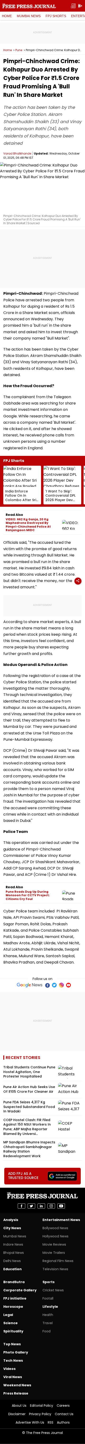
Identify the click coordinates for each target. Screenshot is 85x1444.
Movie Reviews (54, 1244)
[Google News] (29, 985)
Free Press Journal (29, 6)
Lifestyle (50, 1306)
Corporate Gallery (20, 1290)
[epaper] (73, 6)
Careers (63, 1405)
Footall (47, 1298)
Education (12, 1269)
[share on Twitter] (31, 1206)
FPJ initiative (14, 1298)
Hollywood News (55, 1236)
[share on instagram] (51, 1206)
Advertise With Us (30, 1422)
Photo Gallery (15, 1352)
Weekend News (17, 1385)
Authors (63, 1422)
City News (12, 1228)
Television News (55, 1269)
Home (7, 16)
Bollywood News (55, 1228)
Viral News (12, 1377)
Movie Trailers (53, 1252)
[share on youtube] (61, 1206)
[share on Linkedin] (41, 1206)
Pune (18, 50)
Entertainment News (61, 1219)
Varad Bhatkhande (17, 153)
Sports (48, 1282)
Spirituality (13, 1331)
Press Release (15, 1393)
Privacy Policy (40, 1414)
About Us (19, 1405)
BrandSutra (14, 1282)
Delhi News (12, 1261)
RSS (50, 1422)
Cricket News (53, 1290)
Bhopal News (13, 1252)
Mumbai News (29, 16)
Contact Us (64, 1414)
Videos (9, 1368)
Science (10, 1323)
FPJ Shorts (56, 16)
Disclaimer (17, 1414)
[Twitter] (54, 985)
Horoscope (13, 1306)
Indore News (13, 1244)
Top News (12, 1344)
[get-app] (80, 6)
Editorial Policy (41, 1405)
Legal (8, 1314)
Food (46, 1331)
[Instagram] (61, 985)
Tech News (13, 1360)
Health (47, 1314)
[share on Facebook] (21, 1206)
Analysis (10, 1219)
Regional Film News (57, 1261)
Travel (47, 1323)
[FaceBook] (47, 985)
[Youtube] (68, 985)
